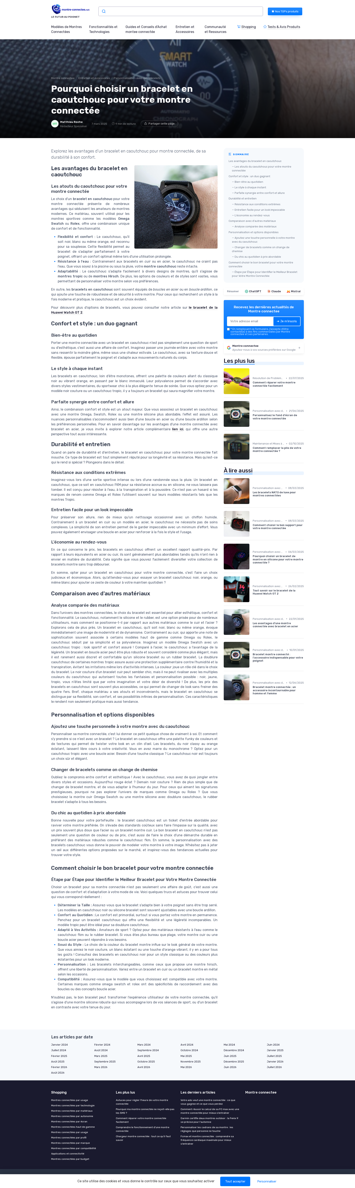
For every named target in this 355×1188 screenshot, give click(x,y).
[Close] (251, 582)
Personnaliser (266, 1181)
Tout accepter (235, 1181)
